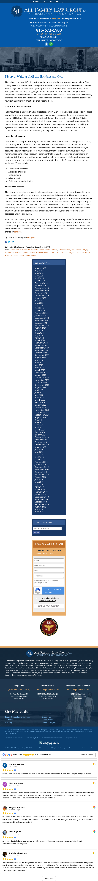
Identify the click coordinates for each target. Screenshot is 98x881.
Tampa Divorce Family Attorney (17, 717)
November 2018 (42, 499)
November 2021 (42, 410)
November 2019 (42, 469)
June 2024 (39, 333)
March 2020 (40, 459)
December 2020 (42, 437)
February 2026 (41, 283)
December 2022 (42, 377)
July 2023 (39, 360)
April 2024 (39, 338)
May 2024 (39, 335)
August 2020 (40, 447)
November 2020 (42, 439)
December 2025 (42, 288)
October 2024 (41, 323)
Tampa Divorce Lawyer (45, 252)
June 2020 (39, 452)
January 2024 (40, 345)
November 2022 (42, 380)
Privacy (46, 592)
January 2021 (40, 434)
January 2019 (40, 494)
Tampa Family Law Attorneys (24, 255)
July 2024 (39, 330)
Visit (57, 1)
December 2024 (42, 318)
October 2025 (41, 293)
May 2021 (39, 424)
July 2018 (39, 509)
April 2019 (39, 487)
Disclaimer (9, 720)
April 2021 (39, 427)
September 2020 (42, 444)
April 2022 (39, 397)
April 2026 (39, 278)
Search (63, 1)
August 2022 (40, 387)
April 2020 (39, 457)
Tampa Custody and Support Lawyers (20, 252)
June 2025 (39, 303)
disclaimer (55, 598)
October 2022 (41, 382)
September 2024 (42, 325)
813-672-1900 (49, 30)
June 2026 (39, 273)
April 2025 (39, 308)
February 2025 (41, 313)
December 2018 (42, 497)
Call (45, 1)
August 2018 (40, 506)
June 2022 (39, 392)
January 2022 (40, 405)
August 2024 (40, 328)
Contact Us (46, 717)
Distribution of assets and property (24, 250)
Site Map (8, 723)
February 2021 (41, 432)
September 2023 (42, 355)
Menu (37, 1)
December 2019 (42, 467)
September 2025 (42, 295)
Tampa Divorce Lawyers (64, 252)
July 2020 (39, 449)
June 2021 (39, 422)
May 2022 (39, 395)
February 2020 (41, 462)
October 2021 (41, 412)
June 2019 (39, 482)
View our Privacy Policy (47, 601)
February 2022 (41, 402)
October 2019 (41, 472)
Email (51, 1)
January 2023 (40, 375)
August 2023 (40, 357)
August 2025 (40, 298)
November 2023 (42, 350)
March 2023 (40, 370)
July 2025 (39, 300)
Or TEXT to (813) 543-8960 (49, 34)
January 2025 (40, 315)
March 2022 (40, 400)
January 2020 (40, 464)
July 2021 (39, 420)
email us (18, 231)
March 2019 (40, 489)
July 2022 (39, 390)
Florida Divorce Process (48, 250)
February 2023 (41, 372)
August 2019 (40, 477)
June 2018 (39, 511)
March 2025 (40, 310)
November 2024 (42, 320)
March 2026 (40, 280)
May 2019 (39, 484)
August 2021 (40, 417)
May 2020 (39, 454)
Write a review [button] (87, 755)
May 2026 (39, 275)
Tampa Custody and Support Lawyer (72, 250)
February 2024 (41, 342)
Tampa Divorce (48, 720)
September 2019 (42, 474)
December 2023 (42, 347)
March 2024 (40, 340)
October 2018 (41, 501)
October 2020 (41, 442)
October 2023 (41, 352)
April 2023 (39, 367)
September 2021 (42, 414)
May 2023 (39, 365)
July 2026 (39, 270)
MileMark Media (88, 748)
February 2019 (41, 492)
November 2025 (42, 290)
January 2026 (40, 285)
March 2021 (40, 429)
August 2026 (40, 268)
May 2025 (39, 305)
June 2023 (39, 362)
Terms (50, 592)
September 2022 (42, 385)
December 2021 (42, 407)
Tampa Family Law (49, 723)
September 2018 (42, 504)
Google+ (31, 237)
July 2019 (39, 479)
